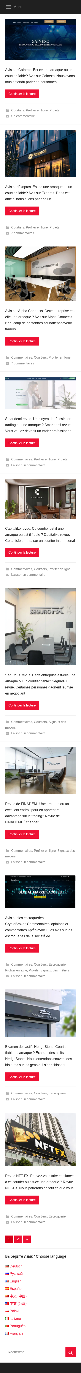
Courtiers (17, 110)
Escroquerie (57, 964)
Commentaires (21, 357)
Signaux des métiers (54, 970)
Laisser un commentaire (28, 465)
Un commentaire (23, 116)
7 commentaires (22, 363)
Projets (54, 110)
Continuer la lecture (22, 94)
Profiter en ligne (37, 110)
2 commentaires (22, 233)
